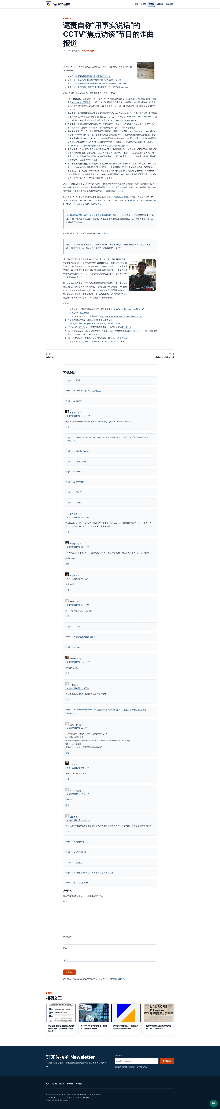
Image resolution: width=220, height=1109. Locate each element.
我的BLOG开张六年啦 (164, 356)
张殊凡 (82, 327)
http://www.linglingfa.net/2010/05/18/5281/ (112, 421)
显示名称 (67, 937)
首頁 (136, 4)
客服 (214, 1103)
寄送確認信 (167, 1061)
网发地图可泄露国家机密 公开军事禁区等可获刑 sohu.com (100, 83)
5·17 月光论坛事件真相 (113, 244)
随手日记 (50, 356)
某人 (72, 514)
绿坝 (95, 334)
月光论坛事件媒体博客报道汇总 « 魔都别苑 (94, 872)
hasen (79, 502)
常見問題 (169, 4)
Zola (70, 1097)
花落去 (92, 204)
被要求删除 (103, 233)
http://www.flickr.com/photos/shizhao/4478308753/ (102, 341)
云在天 (79, 492)
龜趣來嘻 (80, 842)
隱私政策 (143, 1067)
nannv (79, 647)
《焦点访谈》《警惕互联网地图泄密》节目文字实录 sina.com (102, 87)
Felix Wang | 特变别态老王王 (88, 391)
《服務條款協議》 (82, 1094)
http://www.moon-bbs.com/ (139, 117)
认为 (97, 204)
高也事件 (95, 331)
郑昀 (149, 184)
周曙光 (79, 380)
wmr (78, 626)
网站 (65, 959)
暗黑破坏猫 (81, 852)
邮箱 (65, 948)
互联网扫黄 (126, 327)
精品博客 (80, 482)
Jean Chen (81, 461)
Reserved (86, 1097)
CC (55, 1097)
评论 (65, 901)
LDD (71, 817)
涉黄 (92, 338)
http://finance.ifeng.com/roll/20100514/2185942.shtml (95, 323)
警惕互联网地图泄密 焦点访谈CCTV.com (93, 76)
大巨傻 (79, 401)
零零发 (73, 412)
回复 (67, 427)
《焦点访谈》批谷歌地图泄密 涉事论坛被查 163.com (98, 80)
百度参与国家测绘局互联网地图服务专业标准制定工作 (91, 215)
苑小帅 (73, 575)
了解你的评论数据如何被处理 (111, 979)
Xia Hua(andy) (82, 451)
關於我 (143, 4)
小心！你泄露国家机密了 (119, 197)
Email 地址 (118, 1055)
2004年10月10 (80, 135)
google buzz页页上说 (81, 102)
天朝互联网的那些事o (85, 637)
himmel (79, 471)
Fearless (73, 658)
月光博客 (82, 67)
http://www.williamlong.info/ (123, 120)
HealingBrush (82, 883)
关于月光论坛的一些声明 (109, 153)
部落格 (151, 4)
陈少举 (73, 543)
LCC (71, 764)
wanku (79, 862)
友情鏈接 (160, 4)
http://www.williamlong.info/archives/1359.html (121, 316)
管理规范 (124, 338)
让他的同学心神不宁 (134, 331)
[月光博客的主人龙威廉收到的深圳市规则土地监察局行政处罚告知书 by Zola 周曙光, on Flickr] (98, 145)
